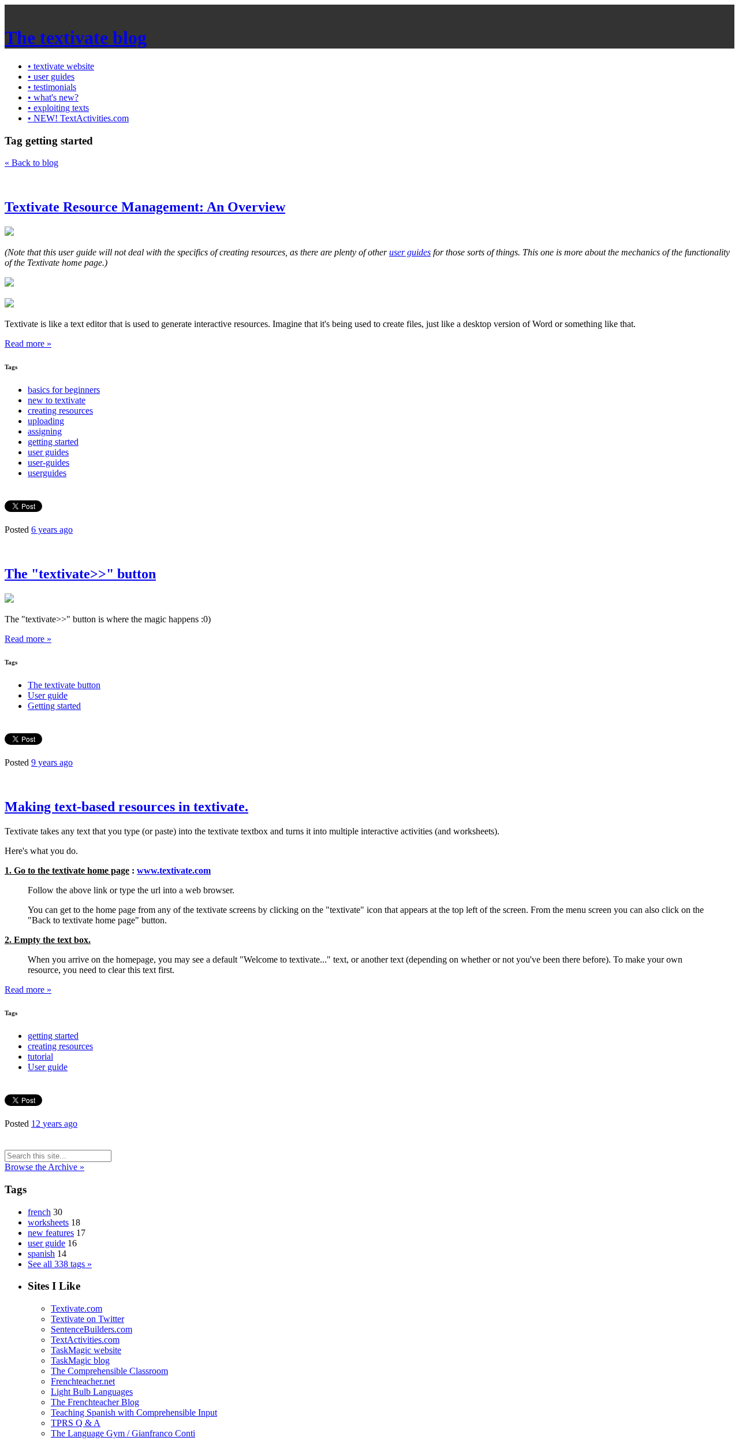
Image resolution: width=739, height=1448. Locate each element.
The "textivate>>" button (80, 573)
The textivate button (64, 685)
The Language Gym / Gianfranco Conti (123, 1433)
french (39, 1212)
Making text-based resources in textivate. (126, 806)
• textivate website (61, 66)
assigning (45, 431)
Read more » (28, 343)
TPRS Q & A (75, 1423)
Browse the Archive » (44, 1167)
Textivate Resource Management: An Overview (145, 206)
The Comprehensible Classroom (109, 1371)
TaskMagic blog (80, 1360)
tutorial (40, 1056)
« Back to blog (31, 163)
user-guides (48, 462)
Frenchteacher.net (83, 1381)
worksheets (48, 1222)
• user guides (51, 76)
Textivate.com (76, 1308)
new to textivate (56, 400)
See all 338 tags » (60, 1264)
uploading (46, 421)
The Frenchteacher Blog (95, 1402)
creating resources (60, 410)
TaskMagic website (86, 1350)
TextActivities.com (85, 1340)
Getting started (54, 706)
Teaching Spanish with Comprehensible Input (134, 1412)
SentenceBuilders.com (91, 1329)
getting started (53, 442)
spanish (41, 1253)
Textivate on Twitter (87, 1319)
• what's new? (53, 97)
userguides (47, 473)
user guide (46, 1243)
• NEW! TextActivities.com (78, 118)
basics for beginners (64, 390)
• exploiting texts (58, 108)
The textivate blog (76, 37)
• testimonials (52, 87)
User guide (48, 695)
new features (51, 1233)
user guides (410, 252)
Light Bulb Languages (92, 1392)
